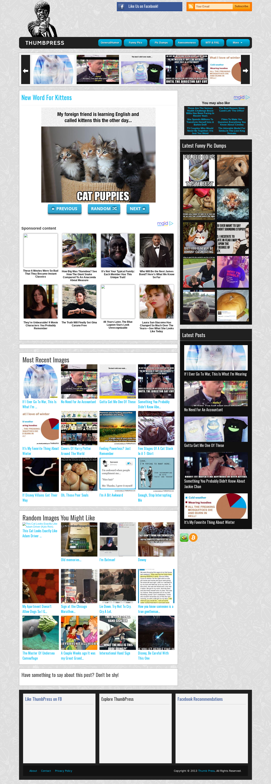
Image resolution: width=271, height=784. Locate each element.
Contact (46, 770)
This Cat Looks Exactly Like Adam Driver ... (39, 533)
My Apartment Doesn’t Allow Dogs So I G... (36, 609)
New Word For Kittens (46, 97)
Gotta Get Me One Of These (118, 401)
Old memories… (71, 559)
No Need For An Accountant (78, 401)
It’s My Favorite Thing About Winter (209, 522)
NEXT (135, 208)
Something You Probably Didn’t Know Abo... (153, 404)
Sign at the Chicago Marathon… (74, 609)
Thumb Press (206, 770)
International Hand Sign (115, 653)
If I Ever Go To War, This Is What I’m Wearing (215, 374)
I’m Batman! (107, 559)
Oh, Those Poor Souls (74, 495)
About (33, 770)
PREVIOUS (67, 208)
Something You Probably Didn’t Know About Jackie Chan (214, 483)
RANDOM (101, 208)
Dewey (142, 559)
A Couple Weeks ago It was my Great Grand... (78, 656)
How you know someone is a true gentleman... (155, 609)
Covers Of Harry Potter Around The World (76, 451)
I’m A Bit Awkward (111, 495)
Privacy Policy (63, 770)
